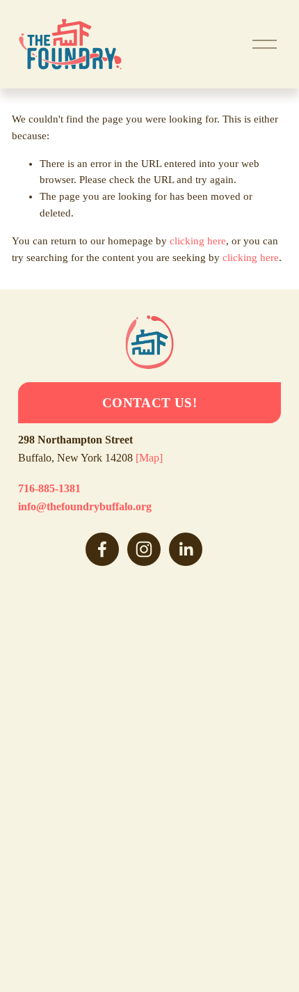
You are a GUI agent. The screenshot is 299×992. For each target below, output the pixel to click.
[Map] (149, 458)
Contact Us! (149, 402)
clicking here (198, 240)
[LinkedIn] (185, 549)
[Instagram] (144, 549)
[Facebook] (102, 549)
